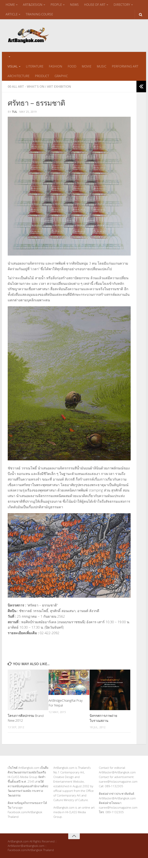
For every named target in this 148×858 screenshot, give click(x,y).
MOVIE (86, 66)
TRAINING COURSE (39, 14)
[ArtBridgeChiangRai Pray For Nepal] (69, 682)
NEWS (74, 4)
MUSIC (101, 66)
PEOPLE (56, 4)
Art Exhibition (59, 86)
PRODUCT (42, 76)
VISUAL (13, 66)
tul (14, 111)
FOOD (72, 66)
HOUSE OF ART (94, 4)
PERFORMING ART (125, 66)
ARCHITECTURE (18, 76)
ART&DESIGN (32, 4)
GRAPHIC (61, 76)
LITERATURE (34, 66)
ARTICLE (12, 14)
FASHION (55, 66)
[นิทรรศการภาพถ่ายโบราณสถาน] (110, 690)
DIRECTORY (122, 4)
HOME (10, 4)
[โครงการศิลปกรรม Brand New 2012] (28, 690)
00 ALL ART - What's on (26, 86)
